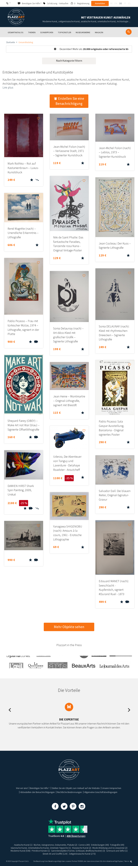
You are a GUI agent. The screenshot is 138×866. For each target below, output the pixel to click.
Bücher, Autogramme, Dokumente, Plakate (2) (55, 844)
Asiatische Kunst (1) (23, 844)
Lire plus (8, 87)
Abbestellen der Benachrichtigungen (37, 792)
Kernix (127, 861)
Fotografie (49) (117, 844)
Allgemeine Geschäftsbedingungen (100, 792)
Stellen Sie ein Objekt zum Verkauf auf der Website (76, 788)
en (115, 3)
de (120, 3)
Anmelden (100, 3)
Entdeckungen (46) (100, 844)
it (125, 3)
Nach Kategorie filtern (69, 60)
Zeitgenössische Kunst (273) (82, 853)
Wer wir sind (22, 788)
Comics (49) (84, 844)
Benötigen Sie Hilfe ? (39, 788)
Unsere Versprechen (111, 788)
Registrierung (83, 3)
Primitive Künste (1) (41, 850)
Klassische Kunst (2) (81, 847)
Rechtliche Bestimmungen (69, 792)
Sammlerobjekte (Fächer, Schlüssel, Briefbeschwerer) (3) (78, 850)
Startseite (10, 42)
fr (111, 3)
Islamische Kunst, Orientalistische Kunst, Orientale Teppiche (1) (41, 847)
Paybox (120, 861)
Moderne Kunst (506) (20, 850)
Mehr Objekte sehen (69, 627)
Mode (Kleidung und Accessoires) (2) (109, 847)
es (129, 3)
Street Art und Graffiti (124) (55, 853)
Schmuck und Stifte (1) (117, 850)
